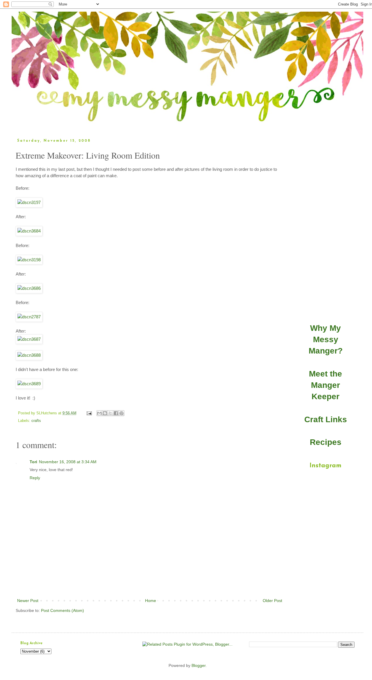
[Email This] (99, 413)
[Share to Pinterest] (121, 413)
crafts (36, 421)
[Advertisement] (150, 581)
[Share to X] (110, 413)
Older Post (272, 600)
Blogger (198, 665)
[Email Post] (89, 413)
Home (150, 600)
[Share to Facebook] (116, 413)
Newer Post (27, 600)
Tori (33, 461)
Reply (35, 477)
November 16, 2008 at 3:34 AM (67, 461)
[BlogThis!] (105, 413)
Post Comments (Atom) (62, 610)
